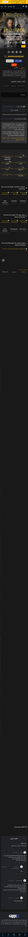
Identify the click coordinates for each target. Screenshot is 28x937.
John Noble (14, 203)
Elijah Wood (23, 203)
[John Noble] (14, 196)
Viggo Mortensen (5, 204)
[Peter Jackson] (23, 224)
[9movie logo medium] (18, 6)
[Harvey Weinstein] (5, 224)
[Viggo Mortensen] (5, 196)
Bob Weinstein (14, 231)
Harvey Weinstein (5, 233)
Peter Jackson (23, 231)
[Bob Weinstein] (14, 224)
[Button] (2, 6)
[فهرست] (26, 6)
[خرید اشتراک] (5, 6)
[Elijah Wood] (23, 196)
